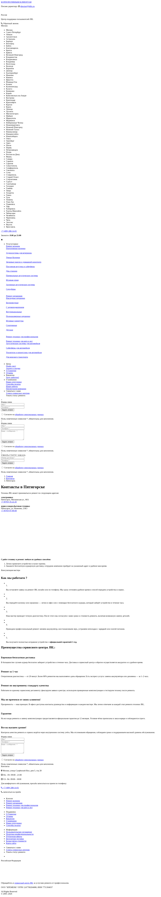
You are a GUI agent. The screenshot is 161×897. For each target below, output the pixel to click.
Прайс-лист (11, 366)
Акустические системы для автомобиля (23, 343)
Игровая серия (12, 280)
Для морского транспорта (17, 357)
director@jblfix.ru (27, 6)
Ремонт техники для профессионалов (22, 337)
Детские (9, 330)
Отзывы (9, 373)
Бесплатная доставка (15, 839)
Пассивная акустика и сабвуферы (20, 266)
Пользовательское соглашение (19, 832)
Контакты (10, 478)
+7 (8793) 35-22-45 (9, 502)
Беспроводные (12, 303)
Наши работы (12, 386)
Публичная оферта (14, 836)
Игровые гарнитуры (15, 321)
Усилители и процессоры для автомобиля (24, 352)
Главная (9, 476)
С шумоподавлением (15, 307)
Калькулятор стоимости (16, 841)
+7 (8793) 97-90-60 (9, 511)
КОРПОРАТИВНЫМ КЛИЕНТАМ (16, 2)
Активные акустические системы (20, 285)
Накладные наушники (15, 298)
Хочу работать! (12, 377)
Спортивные (11, 325)
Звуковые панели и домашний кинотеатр (23, 262)
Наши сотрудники (14, 382)
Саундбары (11, 289)
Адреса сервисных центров (18, 393)
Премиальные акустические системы (22, 276)
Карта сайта (11, 843)
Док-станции (11, 271)
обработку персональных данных (29, 414)
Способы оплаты (13, 384)
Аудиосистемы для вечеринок (19, 253)
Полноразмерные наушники (18, 316)
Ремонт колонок (13, 246)
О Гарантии (11, 371)
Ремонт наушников (14, 296)
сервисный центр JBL (23, 883)
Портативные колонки (15, 248)
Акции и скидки (13, 368)
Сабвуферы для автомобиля (18, 348)
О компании (11, 821)
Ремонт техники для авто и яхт (19, 341)
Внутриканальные (14, 312)
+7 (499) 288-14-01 (9, 231)
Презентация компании (16, 389)
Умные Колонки (13, 257)
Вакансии (10, 819)
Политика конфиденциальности (20, 834)
